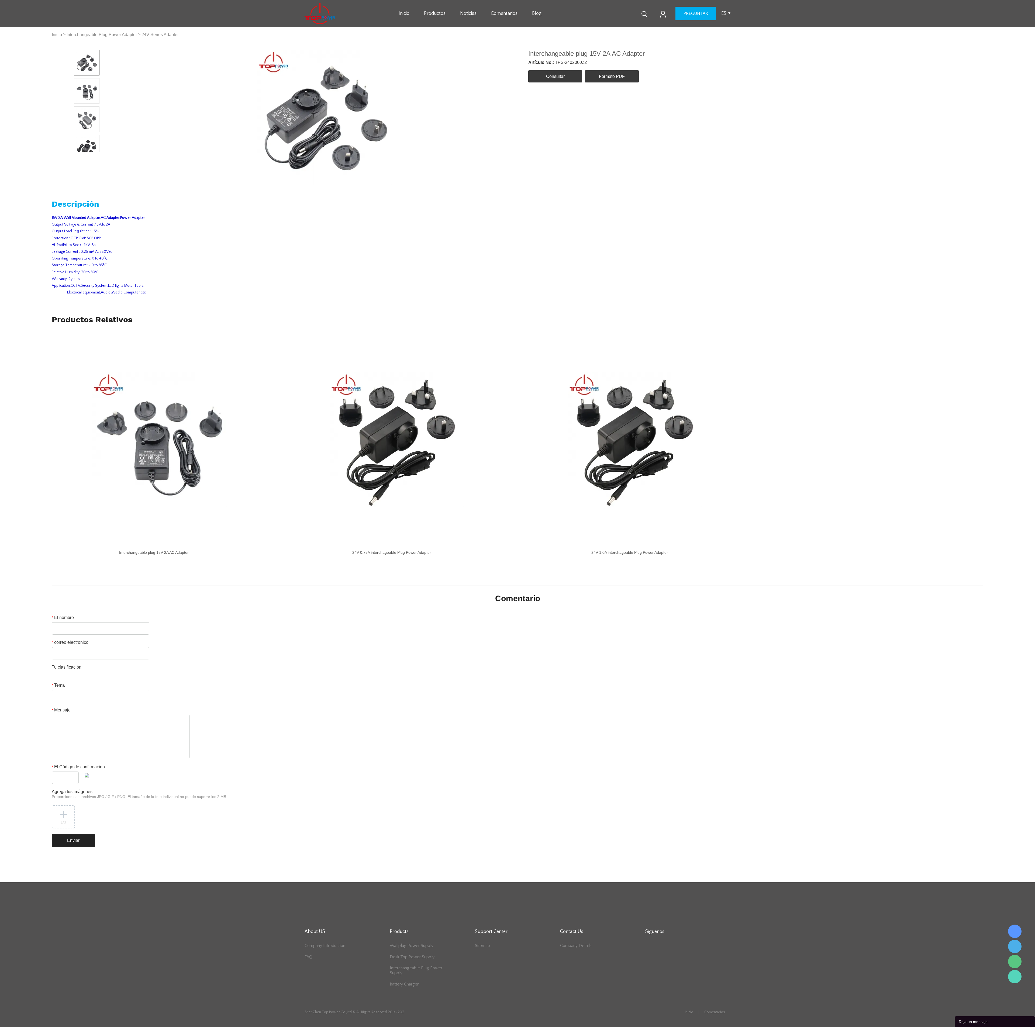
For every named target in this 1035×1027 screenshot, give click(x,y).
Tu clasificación (66, 667)
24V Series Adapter (160, 34)
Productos (435, 13)
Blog (536, 13)
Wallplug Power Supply (411, 945)
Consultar (555, 76)
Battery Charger (404, 984)
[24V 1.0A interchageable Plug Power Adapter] (635, 439)
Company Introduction (325, 945)
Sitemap (482, 945)
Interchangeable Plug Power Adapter (102, 34)
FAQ (308, 957)
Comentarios (504, 13)
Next (93, 156)
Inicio (404, 13)
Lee (1015, 976)
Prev (80, 156)
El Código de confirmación (78, 767)
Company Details (576, 945)
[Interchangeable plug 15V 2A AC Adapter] (159, 439)
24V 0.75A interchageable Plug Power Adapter (391, 552)
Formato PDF (612, 76)
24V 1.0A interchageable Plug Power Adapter (629, 552)
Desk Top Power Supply (412, 957)
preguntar (696, 13)
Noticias (468, 13)
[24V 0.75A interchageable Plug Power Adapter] (397, 439)
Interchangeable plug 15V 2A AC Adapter (154, 552)
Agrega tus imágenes (139, 794)
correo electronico (70, 642)
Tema (58, 685)
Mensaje (61, 710)
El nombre (63, 617)
